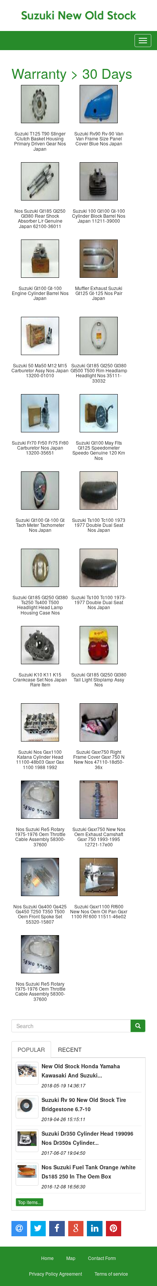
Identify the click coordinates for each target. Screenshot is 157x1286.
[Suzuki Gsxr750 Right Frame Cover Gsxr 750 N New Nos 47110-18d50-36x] (99, 721)
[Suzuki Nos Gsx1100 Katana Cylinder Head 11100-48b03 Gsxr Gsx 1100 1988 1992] (40, 721)
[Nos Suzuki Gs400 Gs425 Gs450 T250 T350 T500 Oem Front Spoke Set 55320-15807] (40, 876)
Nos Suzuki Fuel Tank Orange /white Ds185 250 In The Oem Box (89, 1171)
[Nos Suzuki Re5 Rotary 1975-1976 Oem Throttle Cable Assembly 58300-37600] (40, 799)
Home (47, 1258)
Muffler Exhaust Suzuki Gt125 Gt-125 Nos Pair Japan (98, 293)
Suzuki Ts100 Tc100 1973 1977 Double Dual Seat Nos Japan (98, 525)
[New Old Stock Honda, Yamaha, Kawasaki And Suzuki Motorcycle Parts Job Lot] (27, 1073)
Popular (31, 1049)
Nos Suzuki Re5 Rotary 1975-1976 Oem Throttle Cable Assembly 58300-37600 (40, 837)
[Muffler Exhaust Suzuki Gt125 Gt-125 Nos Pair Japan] (99, 258)
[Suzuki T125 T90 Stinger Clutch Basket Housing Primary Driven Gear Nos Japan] (40, 103)
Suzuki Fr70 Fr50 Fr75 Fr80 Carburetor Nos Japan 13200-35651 (40, 447)
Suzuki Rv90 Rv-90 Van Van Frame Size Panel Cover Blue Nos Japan (98, 138)
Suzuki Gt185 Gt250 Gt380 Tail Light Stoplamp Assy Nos (99, 679)
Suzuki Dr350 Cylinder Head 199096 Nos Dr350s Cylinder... (87, 1138)
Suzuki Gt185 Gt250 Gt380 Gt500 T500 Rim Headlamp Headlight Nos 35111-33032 (98, 373)
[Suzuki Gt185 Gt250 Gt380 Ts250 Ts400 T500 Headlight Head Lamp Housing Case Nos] (40, 567)
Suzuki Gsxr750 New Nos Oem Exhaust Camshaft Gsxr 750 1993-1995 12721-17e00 (98, 837)
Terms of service (111, 1273)
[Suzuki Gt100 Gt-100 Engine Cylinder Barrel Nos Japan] (40, 258)
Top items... (29, 1202)
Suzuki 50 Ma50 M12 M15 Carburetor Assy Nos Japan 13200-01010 (40, 370)
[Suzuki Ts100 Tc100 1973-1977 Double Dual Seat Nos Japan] (99, 567)
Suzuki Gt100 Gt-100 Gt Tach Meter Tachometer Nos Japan (40, 525)
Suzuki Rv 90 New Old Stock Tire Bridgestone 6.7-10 (84, 1104)
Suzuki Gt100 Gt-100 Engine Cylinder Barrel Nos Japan (40, 293)
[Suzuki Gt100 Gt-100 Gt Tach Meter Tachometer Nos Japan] (40, 490)
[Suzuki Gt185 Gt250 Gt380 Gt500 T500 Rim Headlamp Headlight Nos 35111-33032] (99, 335)
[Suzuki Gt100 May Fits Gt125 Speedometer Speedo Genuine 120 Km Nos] (99, 412)
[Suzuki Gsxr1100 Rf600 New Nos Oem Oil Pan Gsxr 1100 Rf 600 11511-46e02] (99, 876)
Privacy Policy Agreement (55, 1273)
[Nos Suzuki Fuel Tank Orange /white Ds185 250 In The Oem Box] (27, 1174)
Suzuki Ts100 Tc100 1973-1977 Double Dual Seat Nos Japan (98, 602)
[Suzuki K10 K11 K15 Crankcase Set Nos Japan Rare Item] (40, 644)
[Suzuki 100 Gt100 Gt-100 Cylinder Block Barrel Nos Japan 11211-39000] (99, 180)
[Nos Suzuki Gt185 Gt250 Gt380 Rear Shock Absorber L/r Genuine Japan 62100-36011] (40, 180)
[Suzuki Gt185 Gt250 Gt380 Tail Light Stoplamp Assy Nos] (99, 644)
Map (70, 1258)
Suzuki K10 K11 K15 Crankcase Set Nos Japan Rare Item (40, 679)
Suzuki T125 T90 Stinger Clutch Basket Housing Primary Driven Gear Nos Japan (40, 141)
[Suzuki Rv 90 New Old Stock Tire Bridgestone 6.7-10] (27, 1106)
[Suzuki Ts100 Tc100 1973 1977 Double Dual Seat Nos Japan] (99, 490)
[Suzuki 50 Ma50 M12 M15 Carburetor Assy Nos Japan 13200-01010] (40, 335)
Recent (70, 1049)
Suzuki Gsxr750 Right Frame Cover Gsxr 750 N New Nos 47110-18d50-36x (99, 759)
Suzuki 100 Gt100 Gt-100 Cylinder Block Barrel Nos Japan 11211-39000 (98, 215)
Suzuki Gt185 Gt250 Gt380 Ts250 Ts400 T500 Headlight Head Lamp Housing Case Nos (40, 605)
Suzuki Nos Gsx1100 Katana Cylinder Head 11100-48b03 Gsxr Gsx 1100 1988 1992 (40, 759)
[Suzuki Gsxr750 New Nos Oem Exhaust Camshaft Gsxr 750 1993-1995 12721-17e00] (99, 799)
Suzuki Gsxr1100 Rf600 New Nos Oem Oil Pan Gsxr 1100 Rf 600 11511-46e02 (98, 911)
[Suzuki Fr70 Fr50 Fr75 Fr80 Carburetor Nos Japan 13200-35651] (40, 412)
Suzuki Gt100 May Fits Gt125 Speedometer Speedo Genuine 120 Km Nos (98, 450)
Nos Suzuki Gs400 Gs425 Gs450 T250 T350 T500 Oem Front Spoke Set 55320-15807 (40, 914)
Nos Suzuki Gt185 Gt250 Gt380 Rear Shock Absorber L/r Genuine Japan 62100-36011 (40, 218)
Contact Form (102, 1258)
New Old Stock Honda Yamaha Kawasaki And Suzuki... (81, 1070)
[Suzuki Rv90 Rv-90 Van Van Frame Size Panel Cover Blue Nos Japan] (99, 103)
